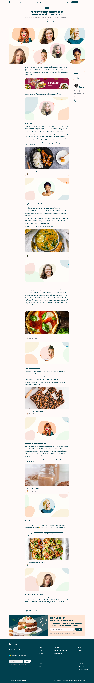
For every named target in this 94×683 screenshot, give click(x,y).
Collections (41, 653)
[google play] (13, 655)
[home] (13, 2)
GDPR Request (57, 680)
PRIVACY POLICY (71, 633)
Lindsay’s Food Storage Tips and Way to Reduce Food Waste (48, 532)
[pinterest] (12, 650)
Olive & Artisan (55, 379)
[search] (63, 2)
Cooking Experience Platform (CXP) (61, 647)
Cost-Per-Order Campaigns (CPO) (61, 650)
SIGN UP (74, 2)
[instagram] (14, 650)
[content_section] (47, 83)
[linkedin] (19, 650)
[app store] (22, 655)
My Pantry (35, 2)
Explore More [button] (42, 2)
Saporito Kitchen (51, 304)
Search (40, 663)
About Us (80, 647)
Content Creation (57, 653)
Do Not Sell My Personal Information (70, 680)
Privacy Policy (81, 663)
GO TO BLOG (80, 100)
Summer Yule (54, 602)
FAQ (79, 673)
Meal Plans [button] (27, 2)
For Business (52, 2)
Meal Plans (41, 657)
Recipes (40, 647)
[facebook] (17, 650)
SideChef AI (56, 660)
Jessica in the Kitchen (43, 223)
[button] (75, 78)
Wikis (40, 660)
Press (79, 653)
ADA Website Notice (83, 669)
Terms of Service (82, 660)
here (39, 143)
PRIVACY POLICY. (13, 666)
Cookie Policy (81, 666)
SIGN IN (82, 2)
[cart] (67, 2)
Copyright (82, 680)
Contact (80, 657)
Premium (41, 666)
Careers (80, 650)
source (27, 71)
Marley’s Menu (52, 139)
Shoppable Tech (57, 657)
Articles (40, 650)
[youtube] (9, 650)
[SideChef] (14, 645)
